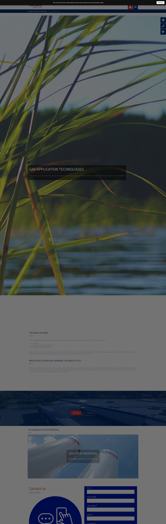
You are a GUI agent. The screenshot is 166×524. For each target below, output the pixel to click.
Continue (160, 2)
